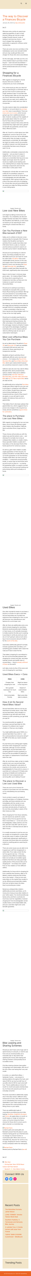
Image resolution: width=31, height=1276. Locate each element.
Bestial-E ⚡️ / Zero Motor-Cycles (15, 1169)
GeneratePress (23, 1273)
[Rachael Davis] (7, 1128)
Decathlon (15, 258)
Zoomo (7, 1116)
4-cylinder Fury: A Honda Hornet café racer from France (14, 1229)
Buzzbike (10, 1114)
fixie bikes (25, 384)
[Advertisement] (15, 1195)
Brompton (24, 1114)
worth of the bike (12, 641)
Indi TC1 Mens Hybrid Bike (16, 378)
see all (24, 1149)
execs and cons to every (10, 113)
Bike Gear (8, 1162)
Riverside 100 (12, 266)
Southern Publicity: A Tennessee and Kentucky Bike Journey (14, 1222)
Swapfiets (17, 1114)
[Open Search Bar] (21, 3)
